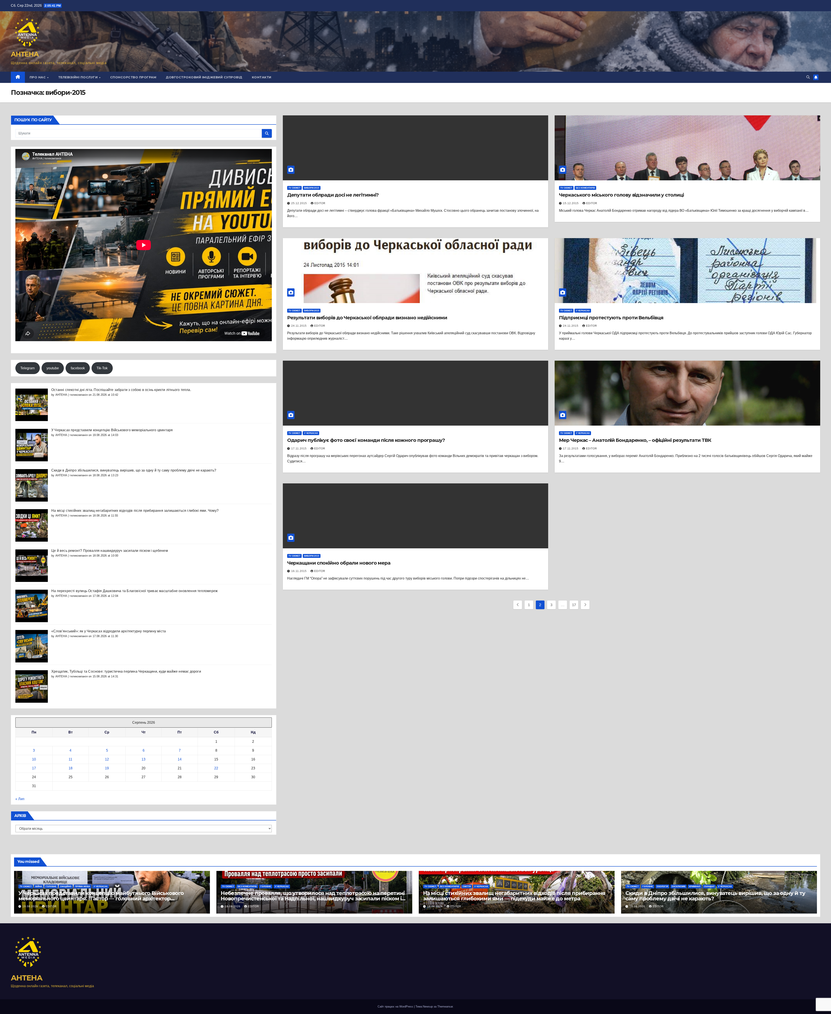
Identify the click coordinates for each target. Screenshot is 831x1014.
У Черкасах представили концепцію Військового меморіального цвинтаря (112, 430)
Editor (319, 203)
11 (70, 759)
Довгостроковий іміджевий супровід (204, 77)
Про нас (38, 77)
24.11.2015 (299, 325)
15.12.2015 (571, 203)
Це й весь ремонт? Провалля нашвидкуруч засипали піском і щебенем (109, 550)
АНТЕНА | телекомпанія (71, 394)
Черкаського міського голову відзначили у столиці (621, 195)
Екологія (662, 886)
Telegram (27, 368)
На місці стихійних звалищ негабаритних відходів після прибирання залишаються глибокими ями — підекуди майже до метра (514, 896)
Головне (51, 886)
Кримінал (694, 886)
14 (180, 759)
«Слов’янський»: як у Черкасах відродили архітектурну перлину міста (108, 631)
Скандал (709, 886)
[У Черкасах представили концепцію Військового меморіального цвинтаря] (31, 445)
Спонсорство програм (133, 77)
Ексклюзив (678, 886)
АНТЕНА (25, 54)
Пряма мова (82, 886)
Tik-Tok (102, 368)
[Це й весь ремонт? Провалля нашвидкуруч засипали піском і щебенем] (31, 565)
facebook (78, 368)
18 (70, 768)
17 (34, 768)
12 (107, 759)
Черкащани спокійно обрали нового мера (338, 563)
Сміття (467, 886)
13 (143, 759)
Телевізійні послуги (78, 77)
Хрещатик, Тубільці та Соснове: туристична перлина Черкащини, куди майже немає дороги (126, 671)
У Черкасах (583, 310)
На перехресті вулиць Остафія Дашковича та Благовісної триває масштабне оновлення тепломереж (134, 591)
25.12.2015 (299, 203)
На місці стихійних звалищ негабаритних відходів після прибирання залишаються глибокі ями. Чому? (135, 510)
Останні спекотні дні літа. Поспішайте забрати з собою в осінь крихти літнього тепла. (121, 390)
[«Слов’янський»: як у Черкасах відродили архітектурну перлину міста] (31, 646)
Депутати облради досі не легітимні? (333, 195)
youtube (53, 368)
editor (51, 906)
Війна (38, 886)
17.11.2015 (299, 448)
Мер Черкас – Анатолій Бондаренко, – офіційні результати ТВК (635, 440)
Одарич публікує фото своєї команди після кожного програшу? (366, 440)
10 (34, 759)
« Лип (19, 799)
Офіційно (65, 886)
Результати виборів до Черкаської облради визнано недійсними (367, 318)
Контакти (261, 77)
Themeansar (445, 1006)
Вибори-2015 (311, 188)
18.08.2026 (233, 906)
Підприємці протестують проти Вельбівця (611, 318)
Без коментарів (585, 188)
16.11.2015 (299, 571)
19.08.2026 (31, 906)
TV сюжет (294, 188)
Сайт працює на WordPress (396, 1006)
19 (107, 768)
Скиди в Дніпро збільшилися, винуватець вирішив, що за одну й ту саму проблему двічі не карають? (133, 470)
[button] (808, 77)
